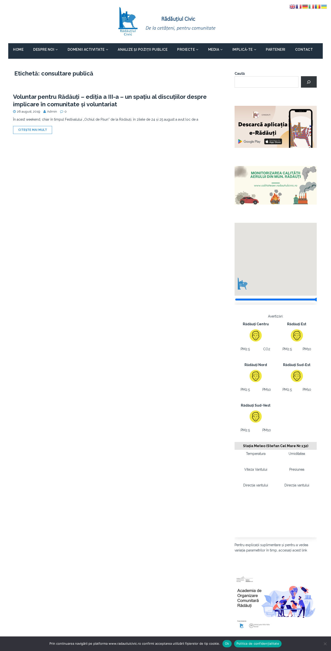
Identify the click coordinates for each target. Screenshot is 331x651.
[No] (325, 643)
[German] (305, 6)
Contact (304, 49)
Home (18, 49)
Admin (52, 111)
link (304, 550)
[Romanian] (318, 6)
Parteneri (275, 49)
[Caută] (309, 82)
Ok (227, 643)
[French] (299, 6)
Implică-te (242, 49)
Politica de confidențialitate (257, 643)
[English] (293, 6)
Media (213, 49)
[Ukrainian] (324, 6)
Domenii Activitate (86, 49)
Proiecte (186, 49)
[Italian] (311, 6)
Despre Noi (43, 49)
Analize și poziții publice (142, 49)
